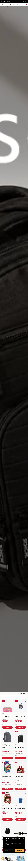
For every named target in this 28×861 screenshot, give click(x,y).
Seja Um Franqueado (7, 1)
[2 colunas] (13, 693)
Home (3, 6)
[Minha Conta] (23, 4)
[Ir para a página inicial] (14, 4)
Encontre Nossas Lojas (22, 1)
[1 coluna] (9, 693)
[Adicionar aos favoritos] (12, 701)
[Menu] (2, 4)
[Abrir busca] (4, 4)
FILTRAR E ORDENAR (22, 693)
